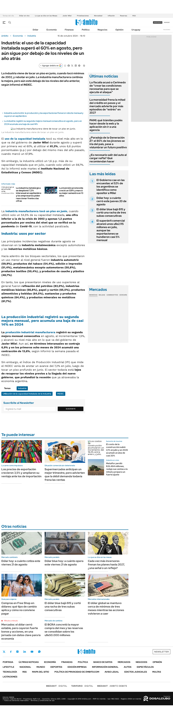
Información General (105, 667)
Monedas (93, 295)
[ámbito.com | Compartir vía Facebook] (69, 65)
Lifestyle (8, 667)
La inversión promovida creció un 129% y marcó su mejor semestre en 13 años (71, 192)
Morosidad (98, 16)
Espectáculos (145, 667)
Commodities (112, 295)
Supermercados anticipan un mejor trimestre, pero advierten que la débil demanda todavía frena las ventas (65, 475)
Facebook (10, 652)
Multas (156, 671)
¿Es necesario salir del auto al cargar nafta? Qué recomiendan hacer (108, 158)
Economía (51, 29)
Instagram (17, 651)
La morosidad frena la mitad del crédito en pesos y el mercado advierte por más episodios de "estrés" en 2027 (107, 106)
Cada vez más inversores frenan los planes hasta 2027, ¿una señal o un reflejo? (106, 564)
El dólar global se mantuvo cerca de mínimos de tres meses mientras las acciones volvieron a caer (106, 608)
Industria (31, 36)
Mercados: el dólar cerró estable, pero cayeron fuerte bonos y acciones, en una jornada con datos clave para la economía (21, 631)
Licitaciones (10, 676)
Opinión (119, 29)
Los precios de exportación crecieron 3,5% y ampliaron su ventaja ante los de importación (21, 473)
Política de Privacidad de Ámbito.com (76, 671)
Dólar (35, 29)
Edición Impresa (77, 667)
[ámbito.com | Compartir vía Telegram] (79, 65)
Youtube (32, 652)
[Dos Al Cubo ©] (157, 698)
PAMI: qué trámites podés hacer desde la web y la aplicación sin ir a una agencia (105, 125)
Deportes (56, 667)
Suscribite (71, 409)
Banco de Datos (102, 662)
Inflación (111, 16)
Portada (8, 662)
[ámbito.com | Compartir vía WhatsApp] (65, 65)
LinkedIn (24, 651)
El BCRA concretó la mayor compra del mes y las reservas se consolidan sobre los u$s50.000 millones (64, 630)
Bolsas (102, 295)
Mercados (124, 662)
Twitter (4, 652)
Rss (24, 671)
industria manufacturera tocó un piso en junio (36, 211)
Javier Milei (67, 16)
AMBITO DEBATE (112, 686)
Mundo (40, 667)
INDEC (60, 393)
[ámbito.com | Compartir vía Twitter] (72, 65)
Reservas (123, 16)
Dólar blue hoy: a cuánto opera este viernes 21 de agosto (64, 562)
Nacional (25, 667)
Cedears (123, 295)
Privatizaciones (83, 16)
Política (85, 29)
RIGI (134, 16)
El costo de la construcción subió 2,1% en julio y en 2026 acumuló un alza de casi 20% (117, 450)
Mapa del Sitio (40, 671)
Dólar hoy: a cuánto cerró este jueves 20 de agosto (112, 201)
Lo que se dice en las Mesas (46, 16)
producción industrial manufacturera (30, 332)
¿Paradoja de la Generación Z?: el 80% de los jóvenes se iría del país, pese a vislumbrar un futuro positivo (108, 142)
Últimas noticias (29, 662)
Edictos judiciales (135, 671)
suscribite (158, 22)
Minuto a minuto (11, 620)
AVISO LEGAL (112, 671)
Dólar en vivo (24, 16)
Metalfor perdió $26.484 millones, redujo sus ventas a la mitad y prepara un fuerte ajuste (117, 469)
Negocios (102, 29)
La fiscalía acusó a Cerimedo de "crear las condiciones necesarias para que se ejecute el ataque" (107, 87)
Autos (127, 667)
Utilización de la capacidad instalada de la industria (27, 393)
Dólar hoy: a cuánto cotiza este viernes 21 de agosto (20, 562)
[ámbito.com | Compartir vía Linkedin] (76, 65)
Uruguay (136, 29)
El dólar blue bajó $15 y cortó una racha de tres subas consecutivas (111, 213)
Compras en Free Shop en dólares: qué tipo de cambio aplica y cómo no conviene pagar (19, 608)
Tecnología (10, 671)
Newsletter (166, 29)
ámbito (4, 36)
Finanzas (69, 29)
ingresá (167, 22)
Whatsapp (39, 651)
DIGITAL (56, 686)
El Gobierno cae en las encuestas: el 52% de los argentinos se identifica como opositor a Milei (111, 186)
